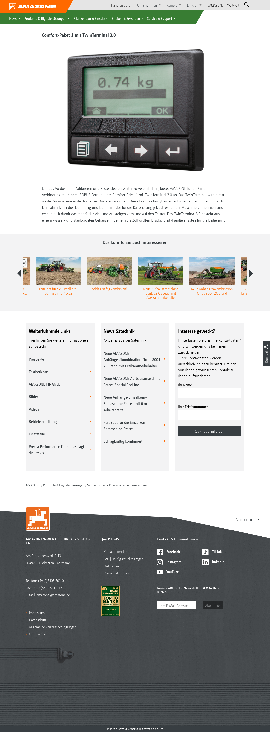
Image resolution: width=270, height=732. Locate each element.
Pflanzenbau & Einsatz (89, 18)
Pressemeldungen (116, 573)
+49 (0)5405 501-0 (51, 580)
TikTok (216, 551)
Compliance (37, 634)
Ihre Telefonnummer (193, 406)
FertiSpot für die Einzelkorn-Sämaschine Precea (126, 425)
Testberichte (38, 372)
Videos (34, 409)
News (13, 18)
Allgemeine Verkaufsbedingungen (52, 626)
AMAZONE (33, 485)
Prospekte (36, 359)
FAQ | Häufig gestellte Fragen (123, 558)
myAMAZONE (214, 5)
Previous (19, 273)
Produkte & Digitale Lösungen (45, 18)
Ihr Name (185, 384)
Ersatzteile (37, 434)
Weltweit (233, 5)
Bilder (33, 396)
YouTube (172, 571)
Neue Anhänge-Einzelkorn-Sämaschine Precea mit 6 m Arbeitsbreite (125, 403)
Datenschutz (37, 619)
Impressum (37, 612)
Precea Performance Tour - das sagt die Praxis (56, 449)
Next (251, 273)
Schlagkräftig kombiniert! (123, 441)
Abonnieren (213, 605)
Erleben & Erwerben (126, 18)
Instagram (173, 561)
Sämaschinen (96, 485)
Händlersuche (120, 5)
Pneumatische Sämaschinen (129, 485)
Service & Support (159, 18)
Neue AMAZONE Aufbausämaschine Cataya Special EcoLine (132, 381)
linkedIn (217, 561)
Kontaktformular (115, 551)
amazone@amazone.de (53, 594)
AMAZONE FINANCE (44, 384)
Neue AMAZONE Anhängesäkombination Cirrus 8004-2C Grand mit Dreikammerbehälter (133, 359)
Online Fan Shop (115, 566)
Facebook (173, 551)
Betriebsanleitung (43, 421)
